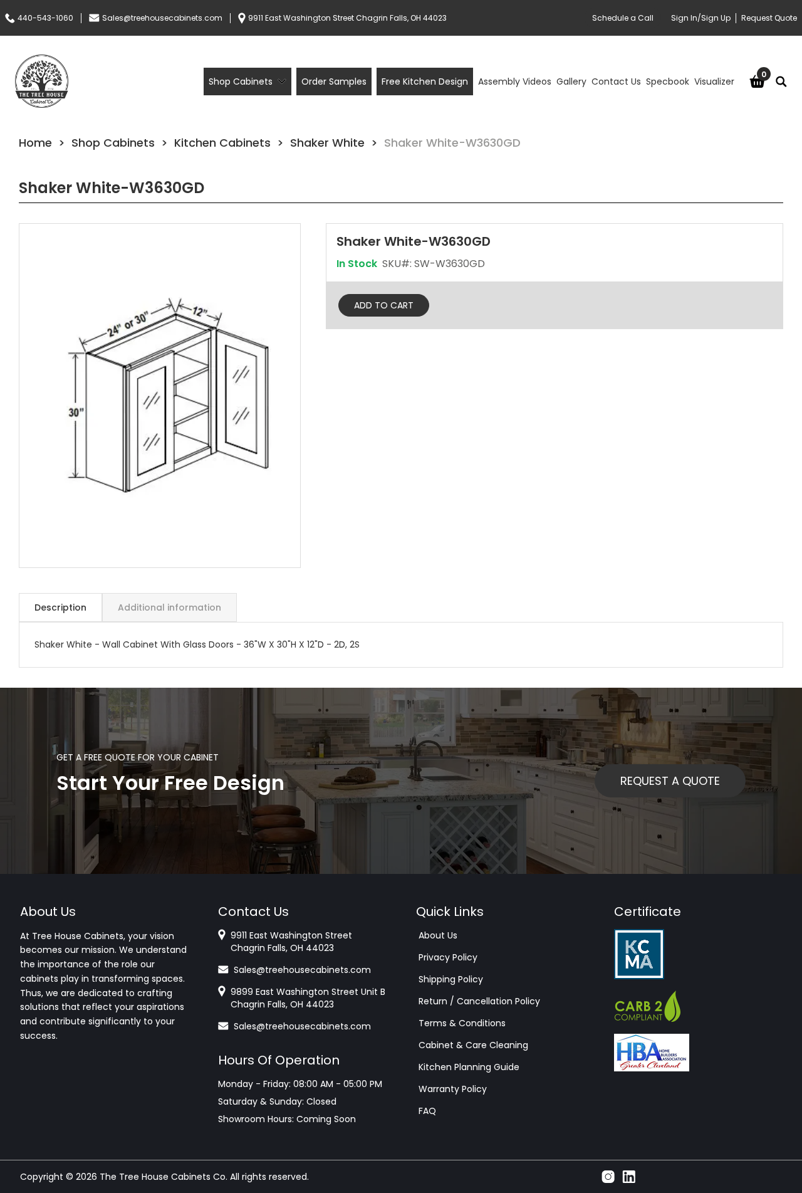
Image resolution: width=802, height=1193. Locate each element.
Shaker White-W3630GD (452, 142)
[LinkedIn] (628, 1176)
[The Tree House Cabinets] (41, 81)
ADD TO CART (384, 305)
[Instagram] (608, 1176)
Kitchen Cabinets (222, 142)
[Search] (781, 81)
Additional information (169, 607)
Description (60, 607)
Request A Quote (670, 781)
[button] (160, 395)
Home (35, 142)
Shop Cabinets (113, 142)
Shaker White (327, 142)
